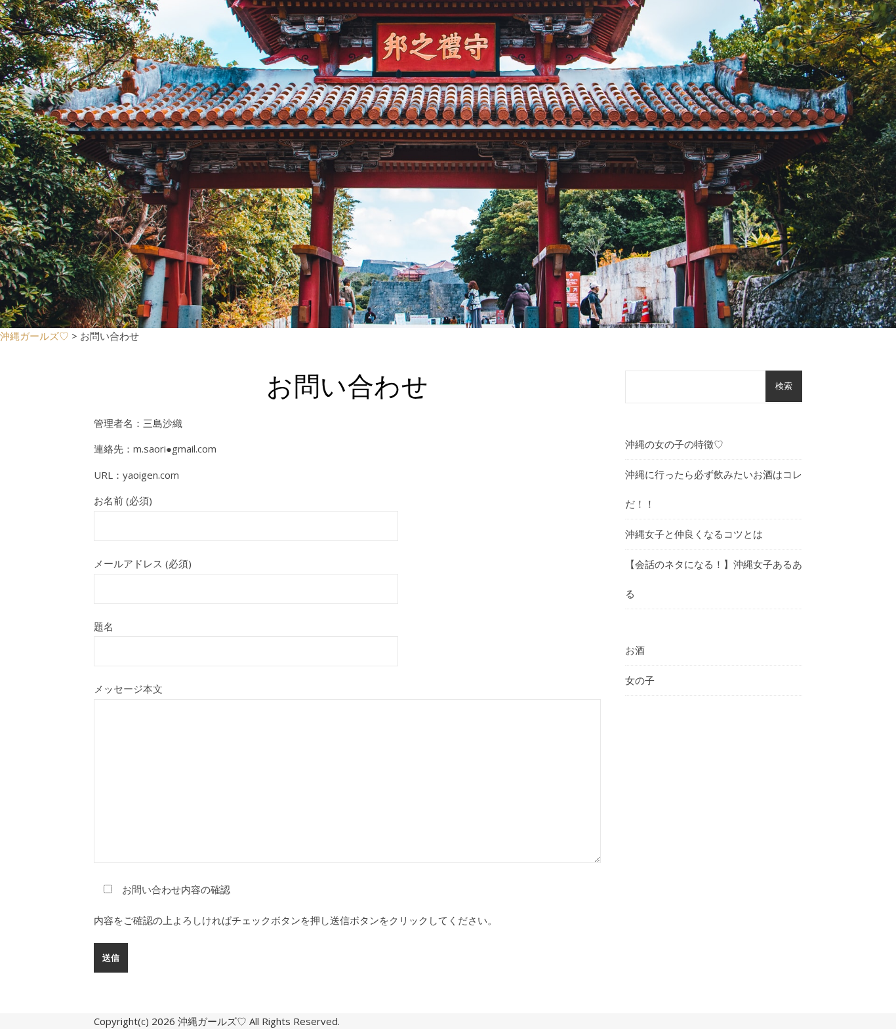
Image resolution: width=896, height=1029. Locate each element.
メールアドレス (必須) (143, 563)
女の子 (640, 680)
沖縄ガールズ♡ (212, 1021)
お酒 (635, 649)
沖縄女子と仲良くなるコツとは (694, 533)
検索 (783, 386)
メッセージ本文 (128, 688)
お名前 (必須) (123, 500)
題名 (103, 626)
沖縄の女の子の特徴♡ (674, 444)
